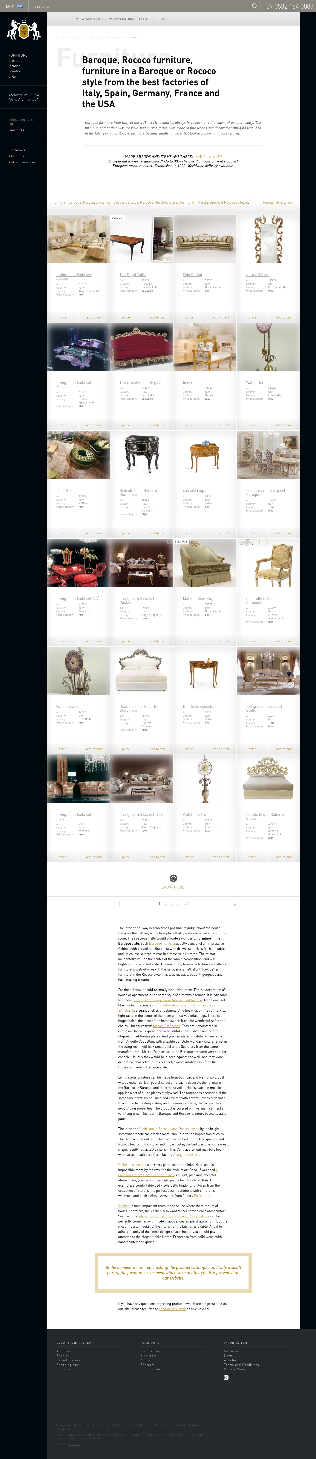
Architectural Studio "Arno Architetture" (24, 97)
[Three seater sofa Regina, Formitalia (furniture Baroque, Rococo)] (141, 347)
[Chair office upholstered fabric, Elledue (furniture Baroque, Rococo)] (268, 563)
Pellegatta (201, 1195)
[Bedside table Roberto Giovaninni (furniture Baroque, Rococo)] (141, 455)
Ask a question (22, 162)
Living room (149, 1351)
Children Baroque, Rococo (74, 202)
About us (17, 156)
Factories (17, 150)
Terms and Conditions (241, 1364)
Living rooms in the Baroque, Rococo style (127, 202)
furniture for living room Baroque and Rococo (167, 1000)
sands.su (74, 1444)
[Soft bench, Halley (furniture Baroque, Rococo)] (204, 347)
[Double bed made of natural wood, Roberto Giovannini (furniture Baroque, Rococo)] (141, 671)
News (228, 1355)
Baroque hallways (162, 943)
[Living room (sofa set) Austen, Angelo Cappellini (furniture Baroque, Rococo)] (78, 239)
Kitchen (124, 1205)
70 (186, 903)
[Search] (255, 6)
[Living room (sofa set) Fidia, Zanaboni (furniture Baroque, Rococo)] (78, 778)
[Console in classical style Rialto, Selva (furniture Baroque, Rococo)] (204, 671)
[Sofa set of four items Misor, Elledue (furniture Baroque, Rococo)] (78, 347)
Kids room (148, 1355)
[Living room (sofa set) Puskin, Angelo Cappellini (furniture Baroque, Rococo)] (141, 563)
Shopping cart (21, 121)
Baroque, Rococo (110, 37)
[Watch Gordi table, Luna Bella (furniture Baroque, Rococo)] (268, 347)
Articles (230, 1360)
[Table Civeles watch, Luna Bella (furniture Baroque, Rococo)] (204, 778)
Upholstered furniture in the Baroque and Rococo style (202, 202)
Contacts (17, 130)
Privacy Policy (235, 1369)
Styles (89, 37)
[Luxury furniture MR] (23, 29)
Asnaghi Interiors (186, 1154)
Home (59, 37)
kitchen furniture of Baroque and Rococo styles (173, 1216)
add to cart (94, 317)
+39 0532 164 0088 (288, 6)
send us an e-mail (172, 1308)
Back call (64, 1355)
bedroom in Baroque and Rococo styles (169, 1128)
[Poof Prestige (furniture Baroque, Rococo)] (78, 455)
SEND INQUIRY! (208, 156)
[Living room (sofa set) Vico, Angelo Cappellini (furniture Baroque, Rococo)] (141, 778)
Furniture (18, 55)
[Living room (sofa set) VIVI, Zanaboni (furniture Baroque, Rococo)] (78, 563)
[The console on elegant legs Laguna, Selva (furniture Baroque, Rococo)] (204, 455)
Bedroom (147, 1364)
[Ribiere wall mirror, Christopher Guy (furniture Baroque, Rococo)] (268, 239)
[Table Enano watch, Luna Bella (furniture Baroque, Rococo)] (78, 671)
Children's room (130, 1164)
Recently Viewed (70, 1360)
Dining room (150, 1369)
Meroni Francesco (166, 1025)
